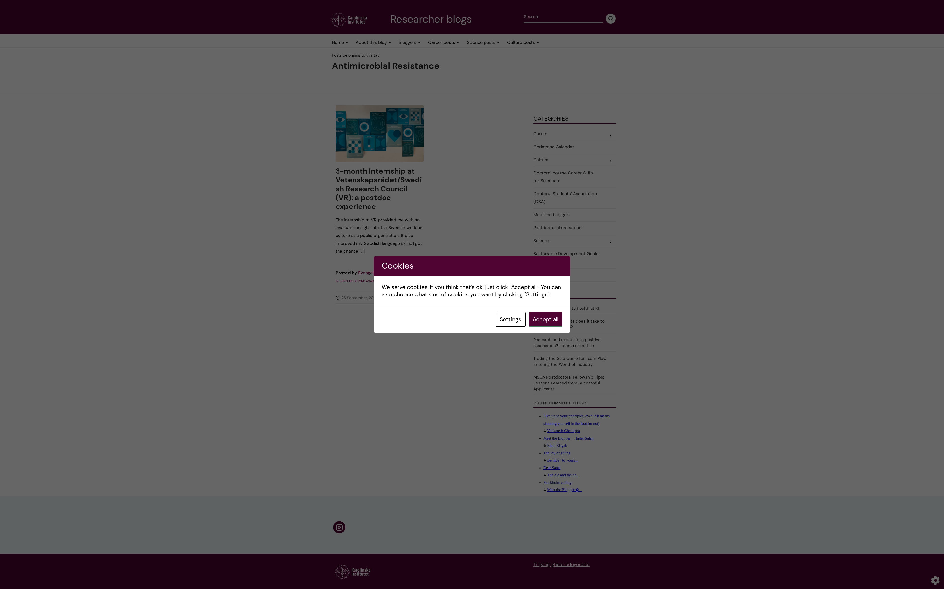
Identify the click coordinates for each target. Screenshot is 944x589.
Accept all (545, 319)
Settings (510, 319)
